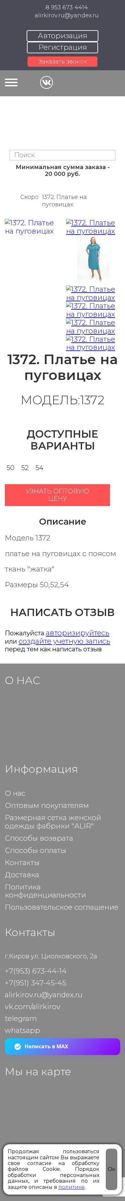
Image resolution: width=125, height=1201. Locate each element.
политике (71, 1187)
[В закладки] (115, 495)
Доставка (22, 875)
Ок (111, 1169)
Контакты (22, 863)
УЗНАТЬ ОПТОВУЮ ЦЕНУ (57, 494)
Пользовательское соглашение (61, 907)
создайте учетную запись (64, 641)
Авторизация (62, 35)
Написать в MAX (46, 1046)
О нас (15, 793)
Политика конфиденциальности (45, 891)
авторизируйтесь (77, 632)
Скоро (29, 197)
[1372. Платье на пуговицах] (93, 227)
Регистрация (62, 47)
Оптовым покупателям (47, 806)
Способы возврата (39, 838)
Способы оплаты (35, 850)
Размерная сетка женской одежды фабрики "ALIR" (53, 822)
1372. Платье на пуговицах (64, 200)
